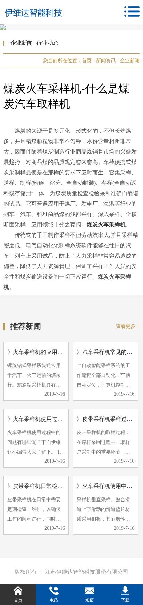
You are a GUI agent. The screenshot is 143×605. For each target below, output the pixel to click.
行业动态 (47, 43)
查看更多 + (128, 326)
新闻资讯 (106, 60)
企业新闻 (21, 43)
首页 (87, 60)
